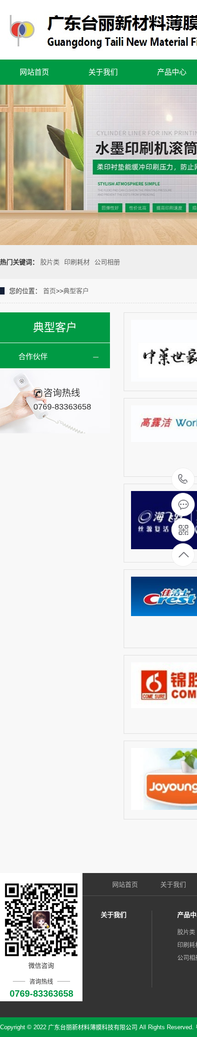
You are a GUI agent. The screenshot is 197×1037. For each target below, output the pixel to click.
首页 (49, 291)
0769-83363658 (183, 480)
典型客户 (76, 291)
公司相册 (107, 262)
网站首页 (34, 72)
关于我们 (103, 72)
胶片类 (50, 262)
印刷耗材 (77, 262)
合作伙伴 (33, 356)
